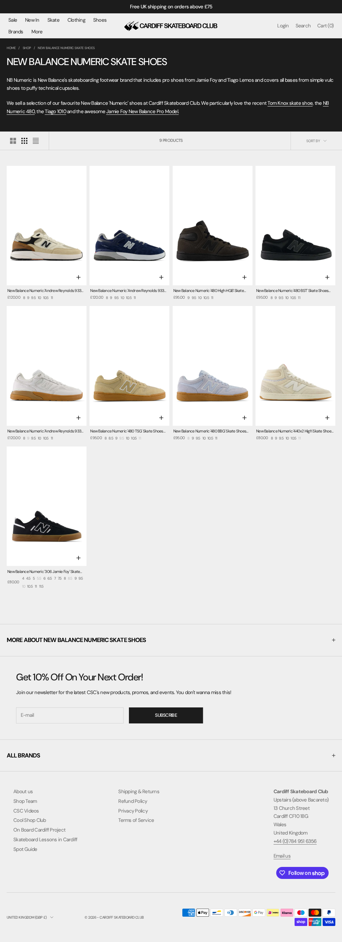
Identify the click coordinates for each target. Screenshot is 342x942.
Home (11, 48)
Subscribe (166, 715)
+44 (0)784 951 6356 (295, 841)
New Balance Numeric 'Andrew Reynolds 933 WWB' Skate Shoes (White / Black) (44, 431)
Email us (282, 856)
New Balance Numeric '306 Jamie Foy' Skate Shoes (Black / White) (43, 572)
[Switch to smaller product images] (24, 141)
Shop (27, 48)
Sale (12, 20)
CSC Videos (26, 811)
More (37, 31)
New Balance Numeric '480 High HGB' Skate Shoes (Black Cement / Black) (208, 291)
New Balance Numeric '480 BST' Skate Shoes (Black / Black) (292, 291)
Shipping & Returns (138, 791)
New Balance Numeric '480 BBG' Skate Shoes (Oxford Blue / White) (209, 431)
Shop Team (25, 801)
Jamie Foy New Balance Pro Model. (142, 111)
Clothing (76, 20)
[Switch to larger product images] (13, 141)
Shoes (100, 20)
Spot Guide (25, 849)
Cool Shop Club (29, 820)
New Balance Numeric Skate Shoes (66, 48)
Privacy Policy (133, 811)
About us (23, 791)
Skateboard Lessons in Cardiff (45, 839)
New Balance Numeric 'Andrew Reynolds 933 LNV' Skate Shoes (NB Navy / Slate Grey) (127, 291)
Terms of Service (136, 820)
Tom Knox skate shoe (290, 103)
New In (32, 20)
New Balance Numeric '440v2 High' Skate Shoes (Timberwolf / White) (294, 431)
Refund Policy (132, 801)
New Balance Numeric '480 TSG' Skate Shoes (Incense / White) (126, 431)
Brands (15, 31)
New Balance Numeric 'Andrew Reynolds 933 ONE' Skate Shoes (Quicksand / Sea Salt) (44, 291)
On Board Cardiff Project (39, 830)
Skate (53, 20)
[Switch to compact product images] (36, 141)
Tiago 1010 (55, 111)
